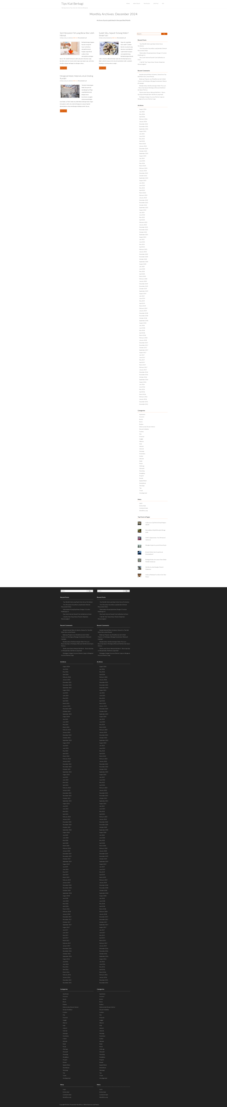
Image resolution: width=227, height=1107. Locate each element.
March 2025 (142, 143)
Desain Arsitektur (144, 429)
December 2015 (143, 401)
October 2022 (143, 205)
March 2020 (142, 276)
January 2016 (143, 399)
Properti (141, 475)
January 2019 (143, 310)
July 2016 (142, 384)
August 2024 (142, 156)
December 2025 (143, 124)
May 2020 (142, 271)
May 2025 (142, 139)
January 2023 (143, 197)
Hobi (140, 444)
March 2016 (142, 394)
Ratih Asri (75, 38)
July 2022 (142, 212)
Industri (141, 446)
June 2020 (142, 269)
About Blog (136, 3)
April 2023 (142, 190)
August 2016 (142, 382)
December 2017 (143, 342)
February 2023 (143, 195)
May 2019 (142, 301)
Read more (63, 68)
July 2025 (142, 134)
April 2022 (142, 220)
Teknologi (147, 3)
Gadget (141, 439)
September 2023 (143, 178)
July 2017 (142, 355)
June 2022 (142, 215)
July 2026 (142, 111)
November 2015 (143, 404)
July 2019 (142, 296)
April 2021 (142, 247)
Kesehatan (142, 453)
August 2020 (142, 264)
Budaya (141, 424)
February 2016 (143, 396)
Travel (141, 490)
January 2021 (143, 251)
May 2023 (142, 188)
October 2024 (143, 151)
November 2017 (143, 345)
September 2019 (143, 291)
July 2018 (142, 325)
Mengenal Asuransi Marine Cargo (147, 99)
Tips (163, 3)
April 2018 (142, 333)
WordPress (80, 1104)
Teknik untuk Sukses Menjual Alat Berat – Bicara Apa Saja (78, 648)
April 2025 (142, 141)
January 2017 (143, 370)
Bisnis (141, 421)
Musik (141, 463)
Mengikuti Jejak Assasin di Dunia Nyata (155, 545)
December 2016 (143, 372)
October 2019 (143, 288)
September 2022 (143, 207)
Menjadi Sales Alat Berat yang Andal (153, 94)
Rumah (141, 478)
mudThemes (95, 1104)
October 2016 (143, 377)
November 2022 (143, 202)
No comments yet (82, 38)
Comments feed (143, 508)
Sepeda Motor (143, 480)
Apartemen (142, 414)
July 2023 (142, 183)
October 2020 (143, 259)
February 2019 (143, 308)
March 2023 (142, 193)
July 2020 (142, 266)
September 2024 (143, 153)
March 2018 (142, 335)
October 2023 (143, 175)
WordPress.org (143, 510)
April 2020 (142, 274)
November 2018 (143, 315)
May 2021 (142, 244)
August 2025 (142, 131)
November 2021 (143, 229)
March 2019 (142, 306)
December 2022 (143, 200)
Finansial (141, 436)
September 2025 (143, 129)
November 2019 (143, 286)
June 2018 (142, 328)
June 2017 (142, 357)
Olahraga (141, 466)
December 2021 (143, 227)
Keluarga (141, 451)
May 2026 (142, 114)
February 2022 (143, 222)
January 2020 (143, 281)
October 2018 (143, 318)
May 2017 (142, 360)
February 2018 (143, 338)
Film (140, 434)
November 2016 (143, 374)
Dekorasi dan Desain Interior (147, 426)
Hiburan (141, 441)
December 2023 (143, 173)
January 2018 (143, 340)
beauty (141, 419)
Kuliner (141, 456)
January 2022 (143, 225)
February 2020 (143, 279)
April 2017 (142, 362)
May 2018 (142, 330)
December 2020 (143, 254)
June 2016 (142, 387)
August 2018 (142, 323)
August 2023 (142, 180)
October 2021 (143, 232)
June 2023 (142, 185)
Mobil (140, 461)
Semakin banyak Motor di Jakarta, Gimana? (150, 74)
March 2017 (142, 365)
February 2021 (143, 249)
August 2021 (142, 237)
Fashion (141, 431)
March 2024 (142, 165)
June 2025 (142, 136)
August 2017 (142, 352)
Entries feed (142, 505)
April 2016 (142, 392)
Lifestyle (155, 3)
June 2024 (142, 161)
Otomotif (141, 468)
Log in (140, 503)
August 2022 (142, 210)
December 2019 (143, 283)
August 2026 (142, 109)
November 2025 (143, 126)
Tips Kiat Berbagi (72, 3)
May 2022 (142, 217)
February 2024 (143, 168)
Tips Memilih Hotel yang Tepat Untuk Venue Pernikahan (78, 602)
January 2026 (143, 121)
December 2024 (143, 148)
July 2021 (142, 239)
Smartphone (142, 483)
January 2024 (143, 170)
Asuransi (141, 417)
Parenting (141, 471)
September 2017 (143, 350)
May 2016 (142, 389)
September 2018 (143, 320)
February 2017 (143, 367)
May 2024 (142, 163)
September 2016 (143, 379)
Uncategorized (143, 493)
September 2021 (143, 234)
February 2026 (143, 119)
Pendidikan (142, 473)
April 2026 (142, 116)
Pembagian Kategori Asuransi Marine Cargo (151, 97)
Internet (141, 449)
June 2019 (142, 298)
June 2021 (142, 242)
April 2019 (142, 303)
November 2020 (143, 256)
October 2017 (143, 347)
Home (128, 3)
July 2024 (142, 158)
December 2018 (143, 313)
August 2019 (142, 293)
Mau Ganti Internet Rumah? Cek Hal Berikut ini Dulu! (77, 614)
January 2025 (143, 146)
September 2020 (143, 261)
